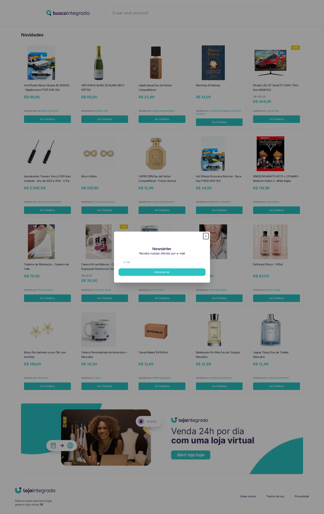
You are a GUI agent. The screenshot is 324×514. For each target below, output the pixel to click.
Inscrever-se (162, 272)
